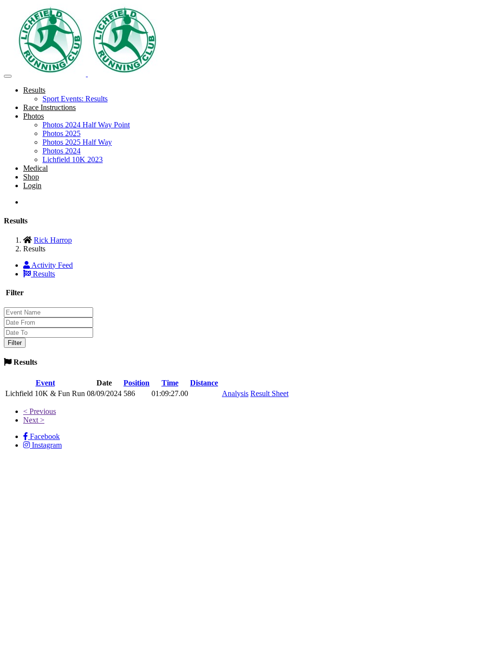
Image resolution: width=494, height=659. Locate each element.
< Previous (39, 411)
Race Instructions (49, 107)
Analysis (235, 393)
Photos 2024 (61, 151)
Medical (35, 168)
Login (32, 185)
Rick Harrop (53, 240)
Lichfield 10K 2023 (72, 159)
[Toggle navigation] (8, 76)
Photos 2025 (61, 133)
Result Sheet (269, 393)
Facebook (44, 436)
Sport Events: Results (75, 99)
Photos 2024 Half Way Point (86, 125)
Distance (204, 383)
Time (170, 383)
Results (34, 90)
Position (137, 383)
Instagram (46, 445)
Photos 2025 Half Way (77, 142)
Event (45, 383)
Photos (33, 116)
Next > (33, 420)
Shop (31, 177)
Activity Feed (51, 265)
